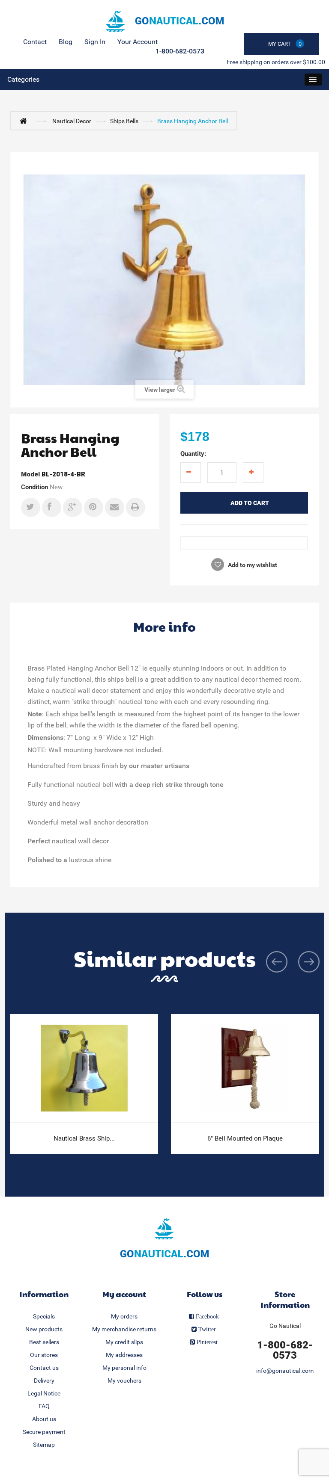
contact (35, 42)
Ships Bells (124, 121)
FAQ (44, 1406)
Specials (44, 1316)
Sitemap (44, 1444)
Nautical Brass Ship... (84, 1138)
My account (124, 1294)
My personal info (124, 1367)
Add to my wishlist (252, 565)
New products (44, 1329)
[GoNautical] (164, 21)
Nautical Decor (71, 121)
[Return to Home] (25, 120)
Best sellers (44, 1342)
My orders (124, 1316)
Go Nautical (285, 1325)
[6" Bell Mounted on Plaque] (245, 1068)
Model (30, 474)
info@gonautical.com (285, 1370)
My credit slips (124, 1342)
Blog (65, 42)
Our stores (44, 1354)
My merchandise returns (124, 1329)
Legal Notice (43, 1393)
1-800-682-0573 (180, 51)
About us (44, 1419)
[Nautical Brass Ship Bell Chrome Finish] (84, 1068)
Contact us (44, 1367)
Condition (34, 487)
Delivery (44, 1380)
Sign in (94, 42)
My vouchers (124, 1380)
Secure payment (44, 1431)
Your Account (137, 42)
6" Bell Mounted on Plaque (245, 1138)
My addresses (124, 1354)
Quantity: (193, 454)
